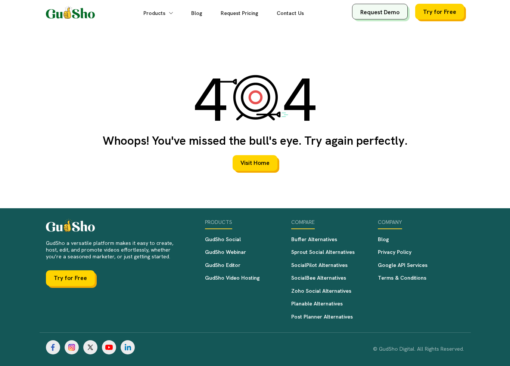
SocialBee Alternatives (318, 277)
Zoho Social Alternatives (321, 290)
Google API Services (402, 265)
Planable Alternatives (317, 303)
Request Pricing (239, 13)
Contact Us (290, 13)
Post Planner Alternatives (322, 316)
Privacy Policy (394, 252)
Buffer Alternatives (314, 239)
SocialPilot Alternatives (319, 265)
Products (155, 13)
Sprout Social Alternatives (323, 252)
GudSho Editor (222, 265)
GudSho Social (223, 239)
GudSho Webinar (225, 252)
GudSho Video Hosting (232, 277)
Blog (196, 13)
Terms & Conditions (402, 277)
